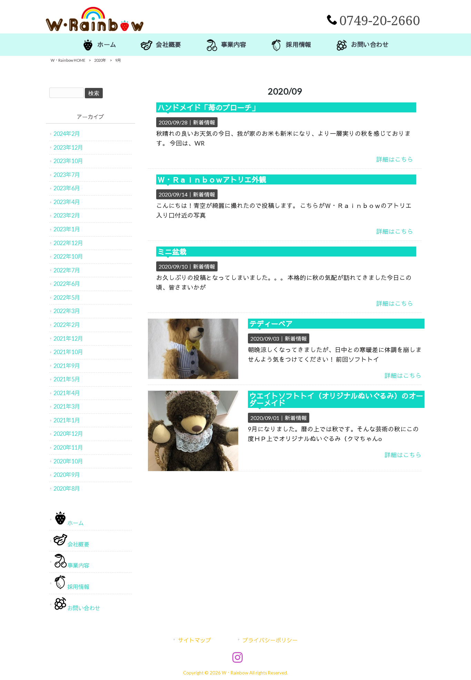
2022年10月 (68, 256)
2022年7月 (66, 270)
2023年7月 (66, 174)
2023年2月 (66, 215)
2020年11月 (68, 447)
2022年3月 (66, 311)
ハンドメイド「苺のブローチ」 (208, 107)
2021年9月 (66, 365)
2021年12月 (68, 338)
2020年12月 (68, 433)
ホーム (75, 523)
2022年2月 (66, 324)
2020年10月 (68, 461)
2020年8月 (66, 488)
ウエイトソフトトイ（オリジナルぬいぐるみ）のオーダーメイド (336, 399)
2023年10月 (68, 161)
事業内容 (78, 565)
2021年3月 (66, 406)
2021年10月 (68, 352)
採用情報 (78, 586)
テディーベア (271, 323)
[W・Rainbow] (94, 28)
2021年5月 (66, 379)
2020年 (100, 60)
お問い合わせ (83, 608)
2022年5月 (66, 297)
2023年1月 (66, 229)
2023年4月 (66, 202)
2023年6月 (66, 188)
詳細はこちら (394, 159)
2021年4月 (66, 393)
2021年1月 (66, 420)
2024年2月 (66, 133)
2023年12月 (68, 147)
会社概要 (78, 544)
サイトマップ (194, 640)
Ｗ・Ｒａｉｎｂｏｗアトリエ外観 (212, 179)
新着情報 (204, 122)
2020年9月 (66, 474)
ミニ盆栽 (172, 251)
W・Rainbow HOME (68, 60)
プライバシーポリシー (270, 640)
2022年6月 (66, 283)
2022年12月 (68, 243)
